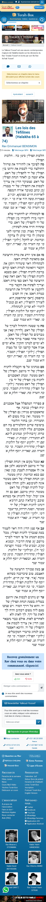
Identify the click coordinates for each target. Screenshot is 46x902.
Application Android (35, 824)
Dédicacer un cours (10, 790)
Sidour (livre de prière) (34, 779)
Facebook (31, 810)
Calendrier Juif (31, 776)
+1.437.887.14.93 (36, 745)
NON (29, 679)
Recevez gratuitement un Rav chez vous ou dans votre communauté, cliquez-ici (23, 661)
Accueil (5, 45)
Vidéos (24, 19)
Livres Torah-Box (32, 785)
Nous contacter (12, 738)
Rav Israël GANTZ (11, 887)
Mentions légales (9, 812)
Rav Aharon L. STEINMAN (11, 846)
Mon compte (8, 2)
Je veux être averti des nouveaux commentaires (18, 694)
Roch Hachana (15, 19)
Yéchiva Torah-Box (10, 788)
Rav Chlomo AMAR (34, 866)
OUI (18, 679)
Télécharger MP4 (21, 150)
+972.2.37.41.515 (13, 745)
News (4, 782)
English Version (31, 793)
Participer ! (39, 7)
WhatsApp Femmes (35, 818)
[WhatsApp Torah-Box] (42, 2)
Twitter (30, 807)
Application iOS (33, 821)
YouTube (31, 813)
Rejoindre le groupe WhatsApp (24, 731)
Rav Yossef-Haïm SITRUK (34, 888)
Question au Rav (35, 19)
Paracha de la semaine (11, 776)
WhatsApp (31, 815)
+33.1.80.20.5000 (36, 738)
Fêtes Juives (7, 779)
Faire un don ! (7, 810)
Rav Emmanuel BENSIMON (19, 146)
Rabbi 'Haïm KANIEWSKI (34, 846)
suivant (29, 94)
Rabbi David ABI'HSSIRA (11, 867)
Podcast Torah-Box (33, 790)
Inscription (29, 788)
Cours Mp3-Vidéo (9, 785)
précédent (18, 94)
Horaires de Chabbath (34, 782)
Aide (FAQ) (6, 818)
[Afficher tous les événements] (16, 2)
